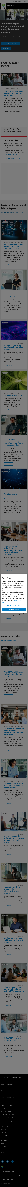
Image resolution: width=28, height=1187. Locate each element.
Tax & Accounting (6, 1111)
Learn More (8, 116)
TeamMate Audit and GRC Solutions (14, 1077)
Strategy (3, 1088)
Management (4, 1094)
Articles (6, 48)
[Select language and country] (25, 1)
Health (3, 1108)
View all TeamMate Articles (8, 640)
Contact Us (4, 1153)
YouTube (12, 1161)
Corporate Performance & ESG (9, 1114)
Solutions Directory (6, 1105)
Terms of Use (4, 1176)
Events (3, 1100)
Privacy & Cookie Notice (12, 154)
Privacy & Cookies (16, 1176)
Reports (10, 43)
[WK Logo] (7, 1167)
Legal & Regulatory (6, 1121)
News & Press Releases (7, 1097)
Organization (4, 1091)
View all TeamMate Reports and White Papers (12, 213)
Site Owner (4, 1135)
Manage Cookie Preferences (13, 158)
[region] (14, 593)
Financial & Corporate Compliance (10, 1118)
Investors (3, 1132)
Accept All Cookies (14, 609)
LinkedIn (2, 1161)
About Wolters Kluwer (7, 1084)
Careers (3, 1129)
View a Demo (4, 1150)
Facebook (7, 1161)
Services (3, 1146)
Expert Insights (5, 1126)
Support (3, 1143)
